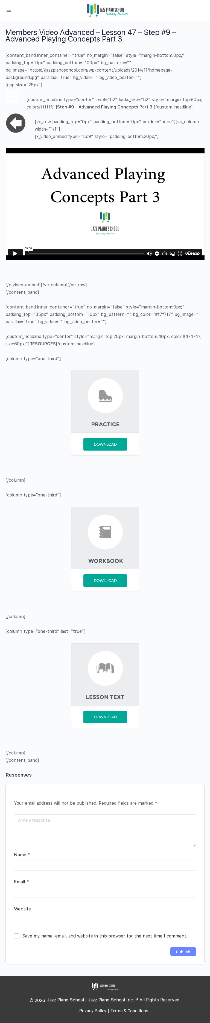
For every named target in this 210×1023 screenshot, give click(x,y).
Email (21, 881)
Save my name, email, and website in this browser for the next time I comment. (104, 936)
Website (22, 909)
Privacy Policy (92, 1010)
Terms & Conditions (129, 1010)
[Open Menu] (8, 10)
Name (22, 854)
